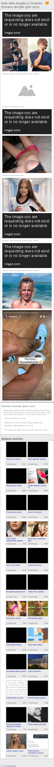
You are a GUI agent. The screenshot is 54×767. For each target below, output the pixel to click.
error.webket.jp (10, 766)
